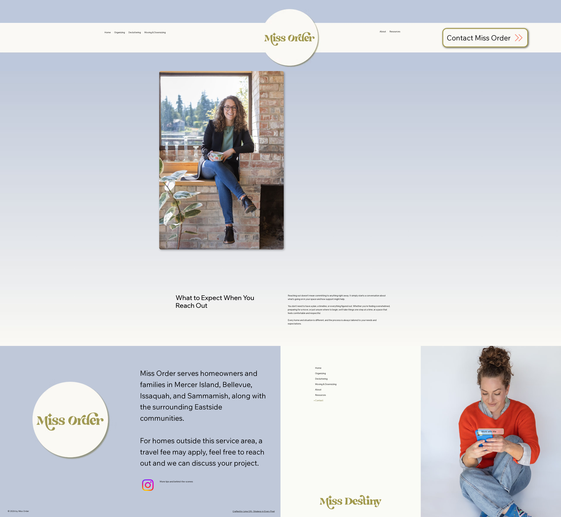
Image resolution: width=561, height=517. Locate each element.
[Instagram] (147, 485)
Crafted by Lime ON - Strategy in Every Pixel (254, 511)
